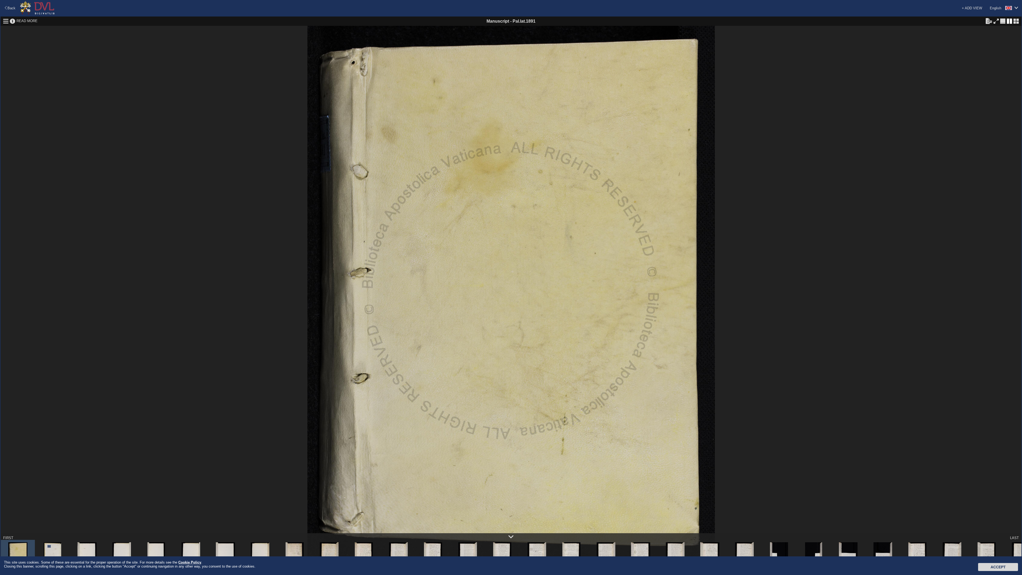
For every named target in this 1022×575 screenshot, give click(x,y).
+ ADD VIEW (972, 8)
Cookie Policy (189, 562)
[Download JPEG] (988, 20)
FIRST (8, 538)
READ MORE (27, 21)
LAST (1014, 538)
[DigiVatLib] (37, 13)
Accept (998, 567)
